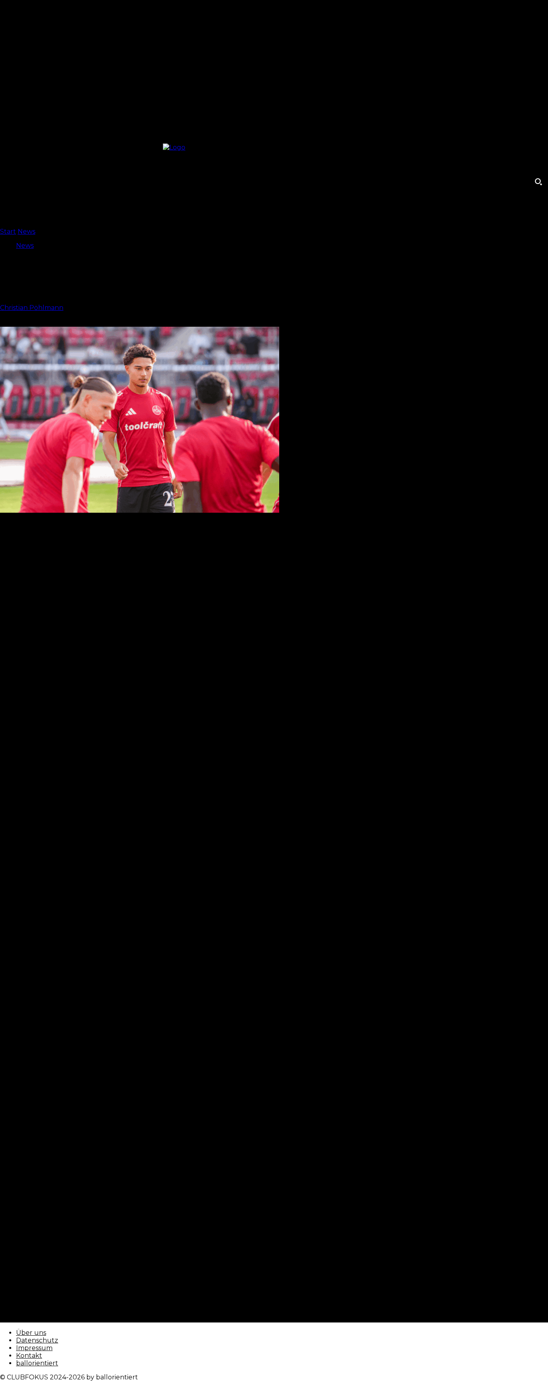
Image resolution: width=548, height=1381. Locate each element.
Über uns (31, 1333)
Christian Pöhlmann (31, 307)
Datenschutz (37, 1340)
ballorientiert (37, 1363)
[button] (538, 181)
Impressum (34, 1348)
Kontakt (29, 1355)
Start (8, 231)
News (26, 231)
